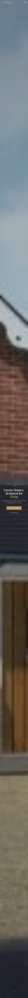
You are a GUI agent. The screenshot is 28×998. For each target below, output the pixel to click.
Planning (14, 497)
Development (14, 503)
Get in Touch (14, 512)
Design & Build (14, 500)
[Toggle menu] (25, 2)
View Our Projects (14, 508)
